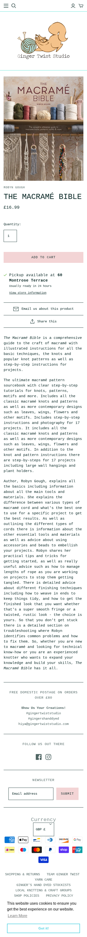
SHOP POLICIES (26, 896)
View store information (27, 293)
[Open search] (13, 5)
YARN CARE (43, 880)
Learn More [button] (17, 916)
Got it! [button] (43, 928)
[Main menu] (6, 5)
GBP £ (40, 829)
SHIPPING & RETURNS (22, 874)
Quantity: (12, 224)
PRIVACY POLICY (59, 896)
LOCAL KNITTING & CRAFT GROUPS (43, 890)
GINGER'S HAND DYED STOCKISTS (43, 885)
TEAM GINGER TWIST (63, 874)
